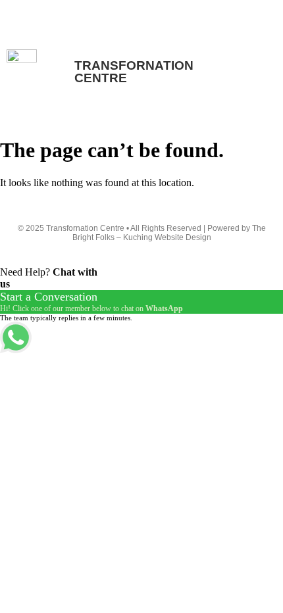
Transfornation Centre (45, 16)
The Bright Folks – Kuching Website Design (169, 233)
